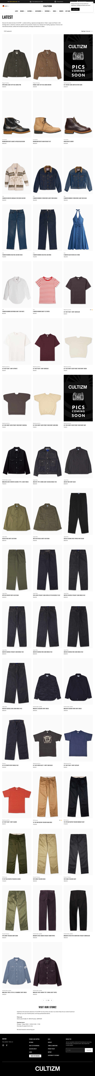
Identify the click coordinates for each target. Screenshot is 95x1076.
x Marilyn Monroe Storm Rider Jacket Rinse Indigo (45, 198)
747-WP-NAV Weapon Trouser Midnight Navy (74, 822)
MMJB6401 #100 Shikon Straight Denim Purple (44, 936)
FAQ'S (49, 1039)
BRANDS (22, 11)
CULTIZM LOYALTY (33, 1049)
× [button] (92, 3)
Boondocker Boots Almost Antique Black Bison (13, 141)
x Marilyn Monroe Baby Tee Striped (41, 311)
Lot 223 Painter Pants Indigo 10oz (10, 765)
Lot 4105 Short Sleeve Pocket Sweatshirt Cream (75, 368)
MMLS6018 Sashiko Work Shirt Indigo (73, 708)
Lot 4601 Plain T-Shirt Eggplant (71, 765)
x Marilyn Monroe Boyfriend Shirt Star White (13, 311)
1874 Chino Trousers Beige (39, 879)
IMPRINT (50, 1052)
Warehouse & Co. (67, 83)
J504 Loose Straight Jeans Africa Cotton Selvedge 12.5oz (46, 595)
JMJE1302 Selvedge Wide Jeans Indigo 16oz (73, 652)
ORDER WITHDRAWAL (35, 1056)
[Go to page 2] (51, 1000)
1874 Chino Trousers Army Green (10, 936)
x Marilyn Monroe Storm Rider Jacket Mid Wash (75, 198)
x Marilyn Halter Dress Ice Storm (72, 255)
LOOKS (30, 1052)
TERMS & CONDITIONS (52, 1045)
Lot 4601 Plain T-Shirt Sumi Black (72, 312)
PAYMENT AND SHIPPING (34, 1039)
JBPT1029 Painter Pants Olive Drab (10, 595)
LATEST (16, 11)
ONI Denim (35, 820)
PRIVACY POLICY (51, 1049)
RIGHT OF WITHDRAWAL (34, 1045)
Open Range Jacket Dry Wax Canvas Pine (11, 85)
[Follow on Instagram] (3, 1045)
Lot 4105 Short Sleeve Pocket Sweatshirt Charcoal (14, 425)
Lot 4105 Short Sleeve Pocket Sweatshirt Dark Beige (45, 425)
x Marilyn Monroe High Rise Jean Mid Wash (12, 255)
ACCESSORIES (38, 11)
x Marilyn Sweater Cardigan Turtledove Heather (13, 198)
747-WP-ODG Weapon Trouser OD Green (11, 879)
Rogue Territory (5, 83)
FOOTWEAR (47, 11)
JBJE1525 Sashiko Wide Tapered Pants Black (74, 538)
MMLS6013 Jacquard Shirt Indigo (41, 708)
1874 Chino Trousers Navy (70, 879)
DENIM (54, 11)
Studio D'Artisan (36, 877)
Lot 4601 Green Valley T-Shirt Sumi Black (43, 765)
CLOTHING (29, 11)
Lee (3, 196)
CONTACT (50, 1042)
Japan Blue (35, 480)
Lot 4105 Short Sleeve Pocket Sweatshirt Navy (75, 425)
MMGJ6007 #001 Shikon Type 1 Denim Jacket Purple (45, 992)
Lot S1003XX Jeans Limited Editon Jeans (73, 85)
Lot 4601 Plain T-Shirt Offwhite (9, 368)
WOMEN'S (61, 11)
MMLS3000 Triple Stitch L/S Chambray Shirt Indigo (14, 992)
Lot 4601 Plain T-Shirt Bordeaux (41, 368)
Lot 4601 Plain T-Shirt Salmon (9, 822)
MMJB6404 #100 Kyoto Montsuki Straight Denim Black (77, 936)
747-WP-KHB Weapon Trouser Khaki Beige (42, 822)
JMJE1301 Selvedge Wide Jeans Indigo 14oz (42, 652)
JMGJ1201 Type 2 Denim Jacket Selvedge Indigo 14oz (45, 482)
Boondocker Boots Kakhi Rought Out (42, 141)
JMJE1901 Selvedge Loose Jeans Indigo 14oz (12, 708)
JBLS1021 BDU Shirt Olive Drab (9, 538)
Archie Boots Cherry (69, 141)
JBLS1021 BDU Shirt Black (70, 482)
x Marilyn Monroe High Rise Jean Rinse (42, 255)
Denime (4, 763)
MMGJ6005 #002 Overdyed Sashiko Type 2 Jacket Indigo (15, 482)
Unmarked (4, 139)
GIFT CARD (67, 11)
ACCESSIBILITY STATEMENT (53, 1055)
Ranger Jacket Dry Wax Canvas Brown (42, 85)
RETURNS (31, 1042)
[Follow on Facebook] (7, 1045)
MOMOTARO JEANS (6, 480)
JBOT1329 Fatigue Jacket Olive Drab (41, 538)
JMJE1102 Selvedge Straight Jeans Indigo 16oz (74, 595)
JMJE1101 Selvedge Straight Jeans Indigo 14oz (13, 652)
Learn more (75, 9)
